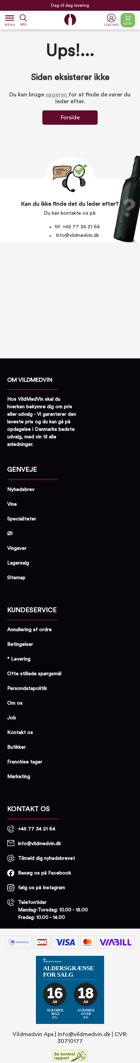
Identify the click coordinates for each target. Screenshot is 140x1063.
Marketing (18, 776)
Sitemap (16, 577)
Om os (15, 703)
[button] (112, 20)
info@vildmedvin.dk (39, 843)
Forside (70, 117)
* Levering (19, 659)
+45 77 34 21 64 (36, 828)
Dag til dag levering (70, 5)
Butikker (16, 747)
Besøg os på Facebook (44, 873)
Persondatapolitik (27, 688)
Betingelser (20, 644)
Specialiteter (21, 518)
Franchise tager (24, 761)
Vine (12, 504)
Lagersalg (18, 563)
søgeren (57, 94)
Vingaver (17, 548)
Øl (10, 533)
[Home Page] (70, 19)
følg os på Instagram (41, 887)
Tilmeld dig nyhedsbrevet (46, 858)
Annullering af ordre (29, 629)
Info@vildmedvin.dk (77, 235)
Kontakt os (20, 732)
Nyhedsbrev (20, 489)
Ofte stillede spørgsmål (34, 673)
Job (11, 717)
